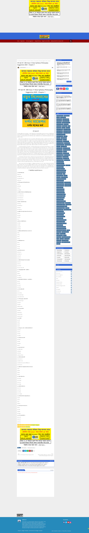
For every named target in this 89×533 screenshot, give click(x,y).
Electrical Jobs (67, 257)
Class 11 (68, 127)
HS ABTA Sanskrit (60, 187)
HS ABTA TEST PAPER (61, 189)
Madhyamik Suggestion (61, 221)
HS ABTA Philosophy (61, 185)
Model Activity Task (65, 231)
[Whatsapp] (28, 451)
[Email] (32, 451)
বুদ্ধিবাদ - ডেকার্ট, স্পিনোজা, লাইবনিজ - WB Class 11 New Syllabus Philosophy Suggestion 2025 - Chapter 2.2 (33, 462)
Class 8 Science (66, 156)
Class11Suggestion (64, 274)
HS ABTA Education (60, 182)
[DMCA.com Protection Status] (20, 516)
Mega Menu (22, 40)
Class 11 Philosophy (67, 132)
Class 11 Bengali (60, 129)
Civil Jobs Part (67, 250)
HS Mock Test (68, 202)
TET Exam (59, 242)
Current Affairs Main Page (61, 172)
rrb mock (62, 238)
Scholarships (67, 238)
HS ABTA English (67, 182)
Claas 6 (64, 127)
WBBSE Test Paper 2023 (66, 242)
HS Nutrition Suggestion (61, 204)
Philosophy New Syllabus (23, 60)
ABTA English (59, 119)
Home (18, 40)
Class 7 (59, 146)
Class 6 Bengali (60, 141)
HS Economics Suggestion (61, 194)
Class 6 (65, 139)
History (66, 175)
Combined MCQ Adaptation (62, 170)
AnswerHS (66, 124)
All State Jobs (67, 260)
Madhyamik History (60, 214)
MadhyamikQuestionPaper (61, 226)
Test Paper (59, 240)
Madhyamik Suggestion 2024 (62, 223)
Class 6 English (66, 141)
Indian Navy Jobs (67, 255)
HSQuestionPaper (60, 209)
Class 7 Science (60, 151)
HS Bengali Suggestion (61, 192)
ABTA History (59, 120)
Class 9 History (67, 160)
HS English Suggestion (61, 197)
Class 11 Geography (67, 131)
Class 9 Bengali (60, 158)
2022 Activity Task (60, 115)
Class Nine (68, 165)
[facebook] (57, 89)
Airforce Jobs (59, 255)
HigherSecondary (60, 175)
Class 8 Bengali (60, 153)
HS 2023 (59, 177)
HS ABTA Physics (68, 185)
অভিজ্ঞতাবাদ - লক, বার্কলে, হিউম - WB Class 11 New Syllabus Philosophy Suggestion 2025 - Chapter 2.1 (32, 464)
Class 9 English (66, 158)
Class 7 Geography (67, 148)
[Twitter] (25, 451)
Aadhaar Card (67, 115)
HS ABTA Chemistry (60, 180)
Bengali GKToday (38, 40)
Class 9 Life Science (60, 161)
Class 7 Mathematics (67, 149)
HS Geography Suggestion (61, 201)
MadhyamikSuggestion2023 (62, 230)
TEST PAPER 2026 (65, 240)
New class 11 (63, 233)
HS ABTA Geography (61, 184)
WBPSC (59, 243)
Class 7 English (60, 148)
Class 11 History (60, 132)
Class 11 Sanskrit (60, 136)
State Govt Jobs (59, 260)
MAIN (68, 230)
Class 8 (65, 151)
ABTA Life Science (66, 120)
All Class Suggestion (29, 40)
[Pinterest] (30, 451)
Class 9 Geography (60, 160)
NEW (58, 233)
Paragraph (64, 289)
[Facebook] (23, 451)
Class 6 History (67, 143)
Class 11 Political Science (61, 134)
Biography (59, 127)
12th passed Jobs (59, 259)
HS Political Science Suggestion (62, 206)
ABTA (58, 117)
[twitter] (67, 89)
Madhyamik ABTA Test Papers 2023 (57, 40)
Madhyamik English (60, 211)
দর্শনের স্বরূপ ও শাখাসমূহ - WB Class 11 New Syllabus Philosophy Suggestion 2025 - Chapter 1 (31, 465)
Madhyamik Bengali (68, 209)
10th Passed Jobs (67, 259)
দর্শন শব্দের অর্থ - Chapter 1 (35, 424)
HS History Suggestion (61, 202)
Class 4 (66, 136)
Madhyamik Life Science (61, 216)
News (65, 235)
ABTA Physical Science (66, 122)
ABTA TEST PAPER (60, 124)
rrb (58, 238)
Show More (69, 81)
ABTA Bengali (63, 117)
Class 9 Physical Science (61, 165)
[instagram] (61, 89)
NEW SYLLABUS (24, 447)
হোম (17, 60)
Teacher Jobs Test (60, 253)
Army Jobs (58, 257)
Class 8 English (66, 153)
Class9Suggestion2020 (61, 168)
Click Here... (28, 426)
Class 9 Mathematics (61, 163)
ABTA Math (59, 122)
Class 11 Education (67, 129)
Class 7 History (60, 149)
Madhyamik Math (60, 218)
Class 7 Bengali (64, 146)
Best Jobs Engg (59, 250)
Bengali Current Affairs (46, 40)
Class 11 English (60, 131)
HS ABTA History (68, 184)
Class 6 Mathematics (61, 144)
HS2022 (64, 280)
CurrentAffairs (60, 173)
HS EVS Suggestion (60, 199)
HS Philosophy (69, 204)
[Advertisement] (31, 25)
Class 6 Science (68, 144)
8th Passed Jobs (67, 253)
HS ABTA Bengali (64, 177)
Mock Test (59, 231)
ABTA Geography (66, 119)
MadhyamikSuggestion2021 (62, 228)
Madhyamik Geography (61, 213)
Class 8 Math (59, 156)
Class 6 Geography (60, 143)
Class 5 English (60, 139)
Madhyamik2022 (60, 225)
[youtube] (64, 89)
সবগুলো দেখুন (51, 460)
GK (64, 173)
